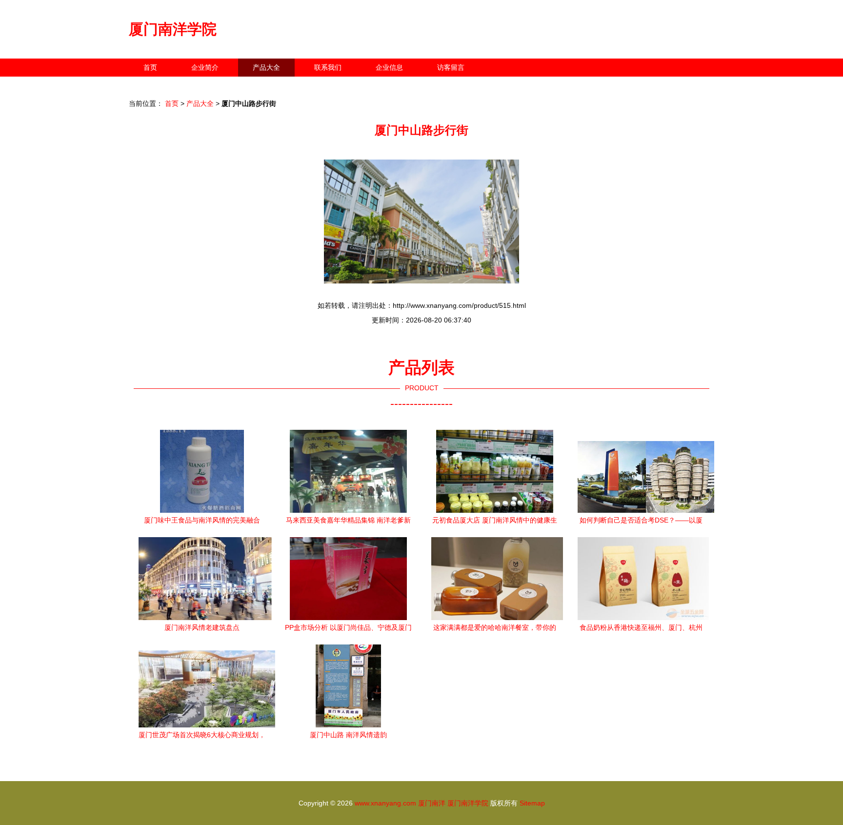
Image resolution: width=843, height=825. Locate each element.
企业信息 (389, 67)
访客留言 (450, 67)
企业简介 (205, 67)
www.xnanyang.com (385, 803)
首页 (150, 67)
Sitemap (532, 803)
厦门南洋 (431, 803)
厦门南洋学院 (173, 29)
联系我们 (327, 67)
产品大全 (266, 67)
